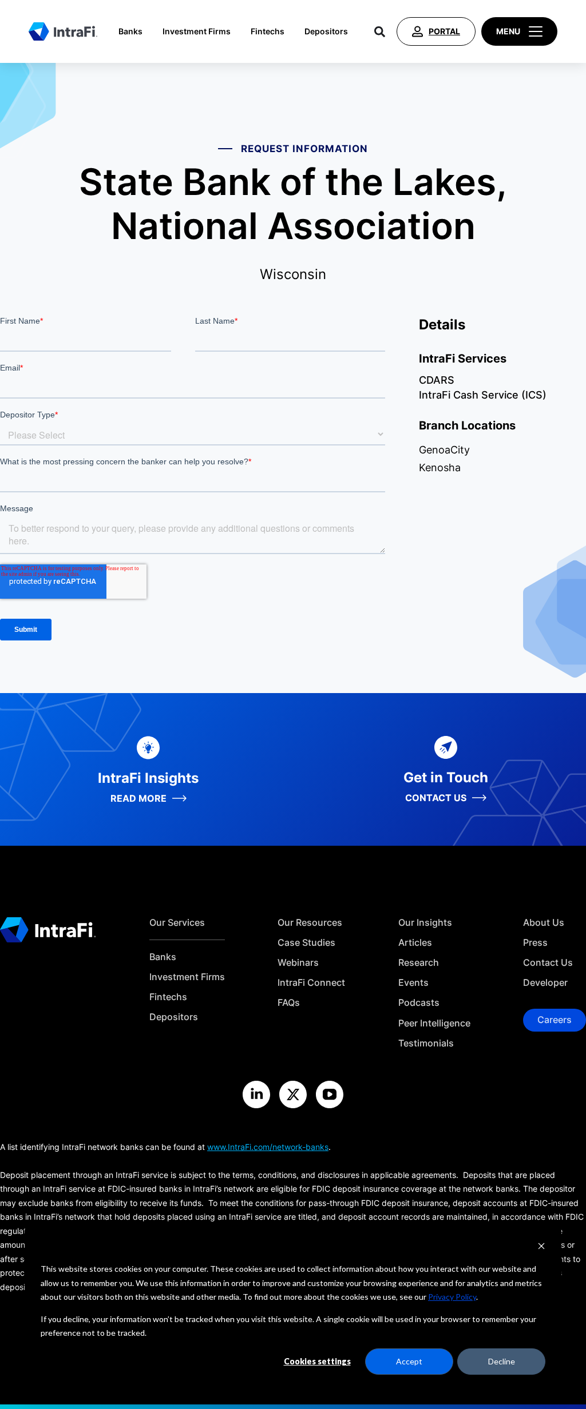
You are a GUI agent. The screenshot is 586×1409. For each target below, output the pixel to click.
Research (418, 962)
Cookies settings (317, 1361)
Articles (415, 942)
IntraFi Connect (311, 982)
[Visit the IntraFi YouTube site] (329, 1094)
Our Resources (310, 922)
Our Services (177, 922)
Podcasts (419, 1002)
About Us (543, 922)
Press (535, 942)
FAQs (289, 1002)
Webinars (298, 962)
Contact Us (548, 962)
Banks (130, 31)
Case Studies (306, 942)
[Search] (380, 31)
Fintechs (267, 31)
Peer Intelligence (434, 1023)
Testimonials (426, 1043)
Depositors (326, 31)
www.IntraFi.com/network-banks (267, 1147)
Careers (554, 1019)
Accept (409, 1361)
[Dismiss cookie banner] (541, 1247)
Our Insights (425, 922)
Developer (545, 982)
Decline (501, 1361)
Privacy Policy (452, 1296)
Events (413, 982)
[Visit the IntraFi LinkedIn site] (256, 1094)
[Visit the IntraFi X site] (293, 1094)
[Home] (63, 31)
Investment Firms (197, 31)
